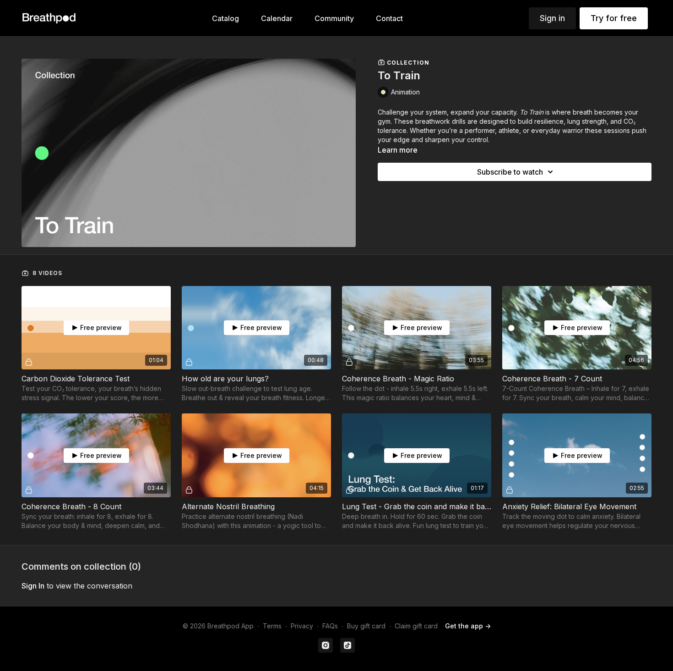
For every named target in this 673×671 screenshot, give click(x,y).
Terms (272, 626)
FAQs (330, 626)
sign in (33, 585)
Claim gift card (416, 626)
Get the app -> (468, 626)
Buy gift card (366, 626)
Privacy (302, 626)
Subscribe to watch (510, 171)
